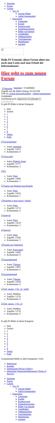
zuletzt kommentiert (27, 16)
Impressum (11, 363)
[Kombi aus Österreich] (12, 245)
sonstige (21, 44)
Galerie (10, 8)
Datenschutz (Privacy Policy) (20, 368)
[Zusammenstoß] (9, 259)
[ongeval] (5, 215)
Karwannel (18, 250)
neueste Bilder (24, 13)
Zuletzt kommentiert (42, 93)
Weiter (10, 134)
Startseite (11, 3)
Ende (9, 137)
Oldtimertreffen (25, 36)
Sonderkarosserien (26, 29)
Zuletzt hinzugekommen (20, 93)
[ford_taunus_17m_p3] (11, 304)
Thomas (16, 264)
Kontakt (10, 366)
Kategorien (17, 19)
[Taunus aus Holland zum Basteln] (17, 186)
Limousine (23, 21)
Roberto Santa (19, 161)
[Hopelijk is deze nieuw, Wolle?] (16, 201)
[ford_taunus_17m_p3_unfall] (15, 289)
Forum (10, 6)
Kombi (21, 24)
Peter (15, 176)
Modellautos (23, 42)
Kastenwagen (24, 26)
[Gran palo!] (7, 156)
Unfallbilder (23, 34)
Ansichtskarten (24, 39)
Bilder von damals (26, 31)
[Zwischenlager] (8, 142)
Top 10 (15, 11)
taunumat (17, 146)
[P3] (3, 171)
